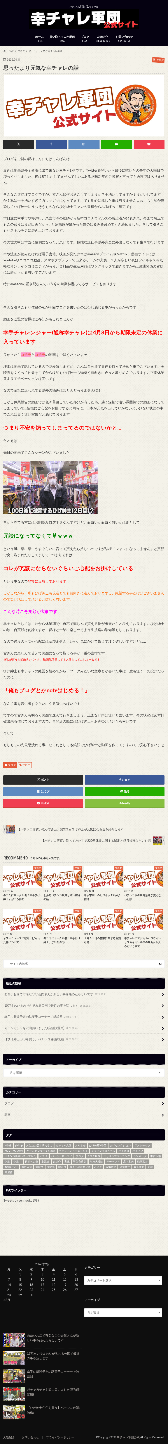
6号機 (8, 1145)
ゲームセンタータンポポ (41, 1150)
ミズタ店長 (93, 1156)
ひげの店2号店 (97, 1145)
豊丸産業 (139, 1166)
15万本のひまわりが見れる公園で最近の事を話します (48, 1005)
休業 (7, 1161)
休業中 (17, 1161)
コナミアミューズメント (73, 1150)
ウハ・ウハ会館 (14, 1150)
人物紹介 (102, 38)
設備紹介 (111, 1166)
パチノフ (138, 1150)
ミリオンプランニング (117, 1156)
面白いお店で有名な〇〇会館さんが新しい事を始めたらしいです (55, 994)
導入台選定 (79, 1161)
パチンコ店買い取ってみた (20, 1156)
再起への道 (31, 1161)
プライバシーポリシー (60, 1437)
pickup (19, 1145)
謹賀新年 (125, 1166)
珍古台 (62, 1166)
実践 (67, 1161)
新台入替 (26, 1166)
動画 (7, 1114)
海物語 (51, 1166)
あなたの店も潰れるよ (39, 1145)
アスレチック (142, 1145)
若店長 (98, 1166)
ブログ (85, 38)
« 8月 (6, 1300)
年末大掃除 (96, 1161)
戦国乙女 (142, 1161)
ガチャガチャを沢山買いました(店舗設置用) (41, 1028)
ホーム (39, 38)
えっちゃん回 (64, 1145)
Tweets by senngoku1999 (21, 1200)
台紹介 (57, 1161)
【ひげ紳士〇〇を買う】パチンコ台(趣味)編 (41, 1039)
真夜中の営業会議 (80, 1166)
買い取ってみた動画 (62, 38)
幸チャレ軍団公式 (128, 1437)
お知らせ (80, 1145)
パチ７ (44, 1156)
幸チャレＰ (113, 1161)
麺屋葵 (8, 1172)
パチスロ (124, 1150)
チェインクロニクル (103, 1150)
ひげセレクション (120, 1145)
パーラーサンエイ (61, 1156)
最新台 (39, 1166)
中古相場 (155, 1156)
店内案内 (128, 1161)
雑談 (150, 1166)
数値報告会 (11, 1166)
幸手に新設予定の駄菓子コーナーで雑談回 (40, 1016)
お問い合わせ (124, 38)
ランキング (140, 1156)
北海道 (45, 1161)
